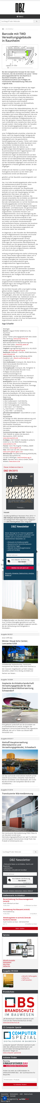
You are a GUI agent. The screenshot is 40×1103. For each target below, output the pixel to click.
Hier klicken (22, 562)
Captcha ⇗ (28, 564)
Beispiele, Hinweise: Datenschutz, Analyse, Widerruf (19, 574)
